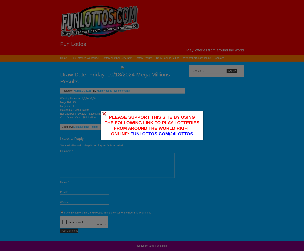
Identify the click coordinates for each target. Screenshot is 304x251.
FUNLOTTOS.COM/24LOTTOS (161, 133)
